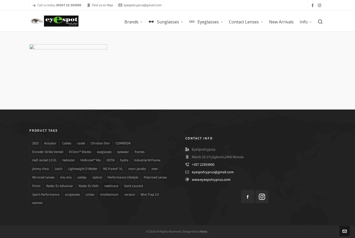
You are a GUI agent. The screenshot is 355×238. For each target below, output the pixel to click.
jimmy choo (40, 168)
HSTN (110, 160)
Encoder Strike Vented (47, 152)
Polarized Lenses (155, 177)
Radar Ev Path (88, 186)
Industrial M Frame (147, 160)
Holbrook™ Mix (90, 160)
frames (139, 152)
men (155, 168)
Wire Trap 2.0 (150, 194)
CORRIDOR (123, 143)
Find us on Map (102, 5)
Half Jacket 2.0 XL (44, 160)
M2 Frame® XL (113, 168)
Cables (66, 143)
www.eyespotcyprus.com (211, 179)
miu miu (66, 177)
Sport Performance (45, 194)
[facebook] (313, 5)
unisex (90, 194)
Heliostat (68, 160)
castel (81, 143)
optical (97, 177)
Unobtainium (109, 194)
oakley (82, 177)
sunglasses (72, 194)
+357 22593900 (203, 164)
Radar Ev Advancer (59, 186)
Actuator (50, 143)
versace (129, 194)
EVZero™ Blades (80, 152)
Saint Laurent (133, 186)
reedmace (111, 186)
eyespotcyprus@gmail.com (143, 5)
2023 (35, 143)
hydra (124, 160)
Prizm (36, 186)
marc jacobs (137, 168)
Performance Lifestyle (123, 177)
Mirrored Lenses (43, 177)
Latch (58, 168)
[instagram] (320, 5)
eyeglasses (104, 152)
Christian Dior (100, 143)
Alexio (203, 231)
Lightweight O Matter (82, 168)
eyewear (123, 152)
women (37, 203)
